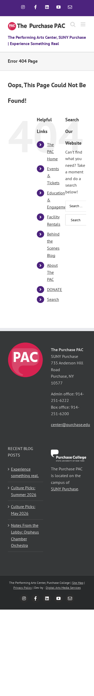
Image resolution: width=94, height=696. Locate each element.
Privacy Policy (22, 588)
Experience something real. (25, 472)
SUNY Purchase (64, 488)
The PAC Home (52, 151)
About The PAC (52, 272)
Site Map (77, 583)
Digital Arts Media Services (63, 588)
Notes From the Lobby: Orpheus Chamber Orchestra (25, 535)
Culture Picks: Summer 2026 (23, 491)
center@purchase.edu (70, 424)
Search (53, 299)
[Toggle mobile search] (72, 24)
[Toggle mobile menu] (83, 24)
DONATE (54, 289)
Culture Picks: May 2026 (23, 510)
